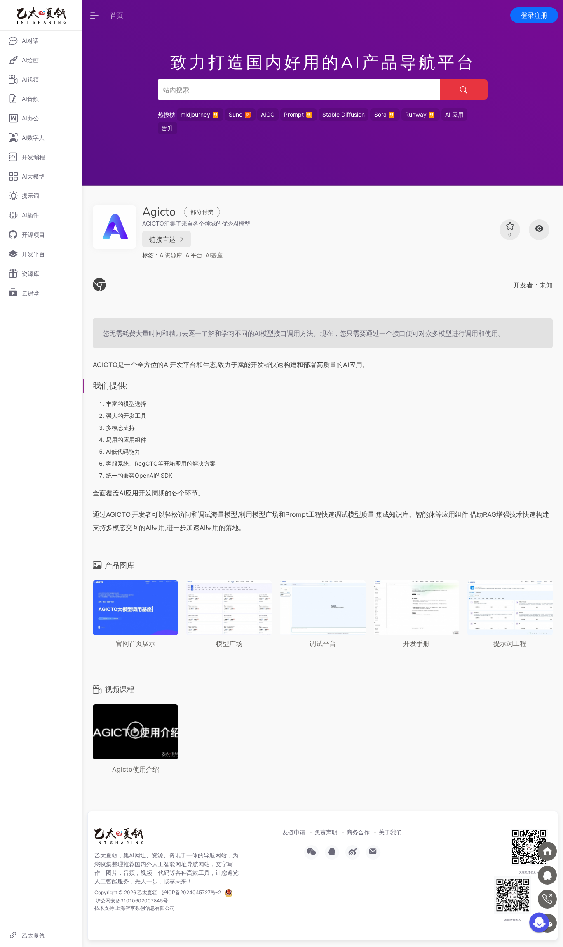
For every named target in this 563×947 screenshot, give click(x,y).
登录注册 (534, 15)
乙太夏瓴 (147, 892)
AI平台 (193, 255)
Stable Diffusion (343, 114)
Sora (380, 114)
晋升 (167, 128)
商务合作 (358, 832)
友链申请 (293, 832)
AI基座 (214, 255)
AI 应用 (454, 114)
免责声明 (326, 832)
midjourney (195, 114)
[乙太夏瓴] (118, 838)
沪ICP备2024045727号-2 (191, 892)
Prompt (294, 114)
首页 (116, 15)
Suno (235, 114)
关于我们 (390, 832)
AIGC (267, 114)
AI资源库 (171, 255)
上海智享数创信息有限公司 (145, 908)
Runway (416, 114)
